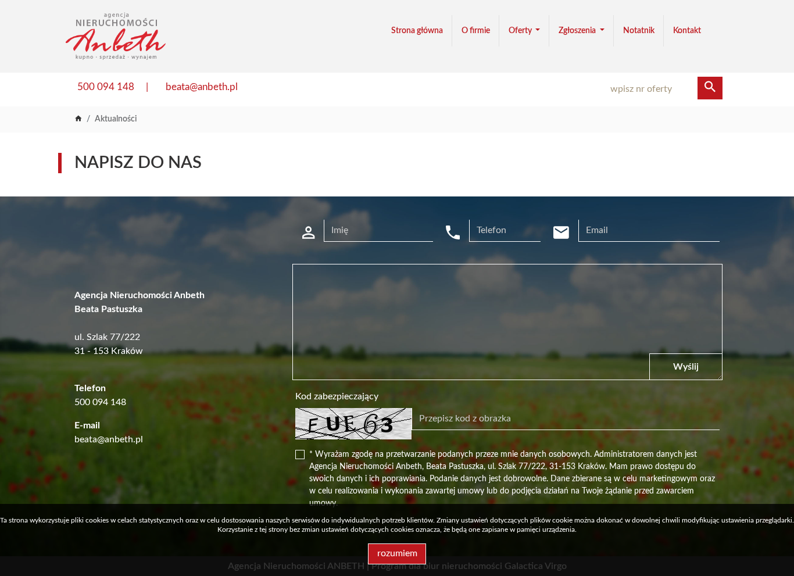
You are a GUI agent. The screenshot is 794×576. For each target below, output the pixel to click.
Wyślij (686, 366)
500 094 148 (105, 87)
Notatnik (638, 31)
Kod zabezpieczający (336, 396)
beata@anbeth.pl (202, 87)
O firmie (476, 31)
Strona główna (417, 31)
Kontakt (687, 31)
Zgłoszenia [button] (578, 31)
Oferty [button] (521, 31)
